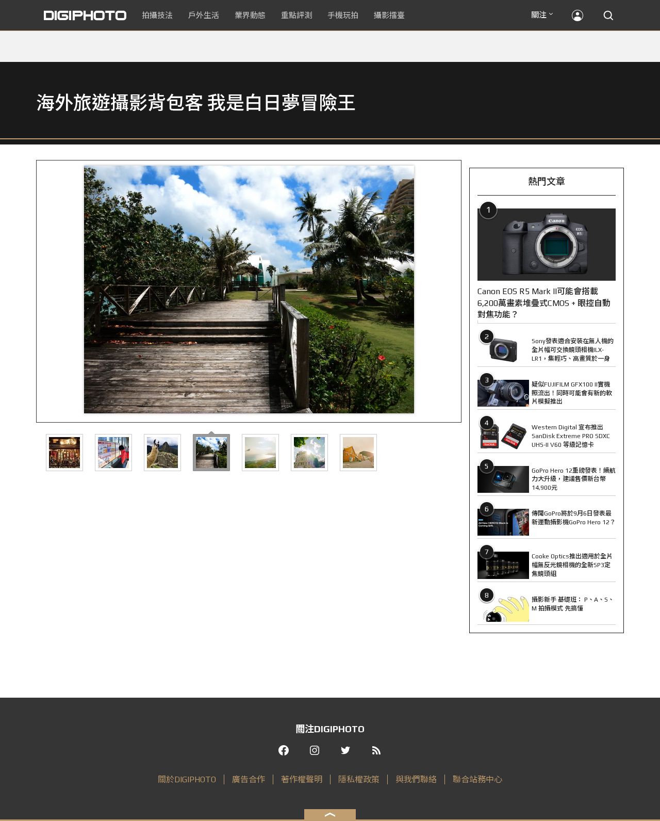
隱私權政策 (359, 779)
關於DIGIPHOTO (187, 779)
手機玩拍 (342, 15)
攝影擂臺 (389, 15)
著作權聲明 (301, 779)
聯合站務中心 (477, 779)
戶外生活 (203, 15)
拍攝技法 (157, 15)
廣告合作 (248, 779)
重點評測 (296, 15)
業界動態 (250, 15)
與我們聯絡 (416, 779)
